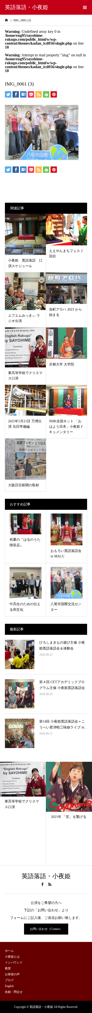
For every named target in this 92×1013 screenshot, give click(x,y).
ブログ (9, 980)
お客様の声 (12, 974)
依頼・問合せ (14, 992)
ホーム (9, 950)
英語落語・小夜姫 (26, 7)
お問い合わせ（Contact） (46, 929)
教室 (8, 968)
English (9, 986)
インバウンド (14, 962)
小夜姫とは (12, 956)
